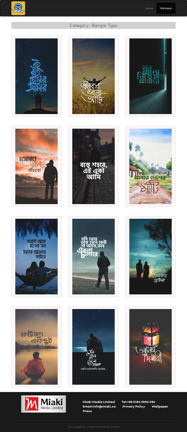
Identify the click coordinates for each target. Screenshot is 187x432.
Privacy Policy (133, 406)
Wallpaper (166, 8)
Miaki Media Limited (99, 402)
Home (149, 8)
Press (87, 411)
